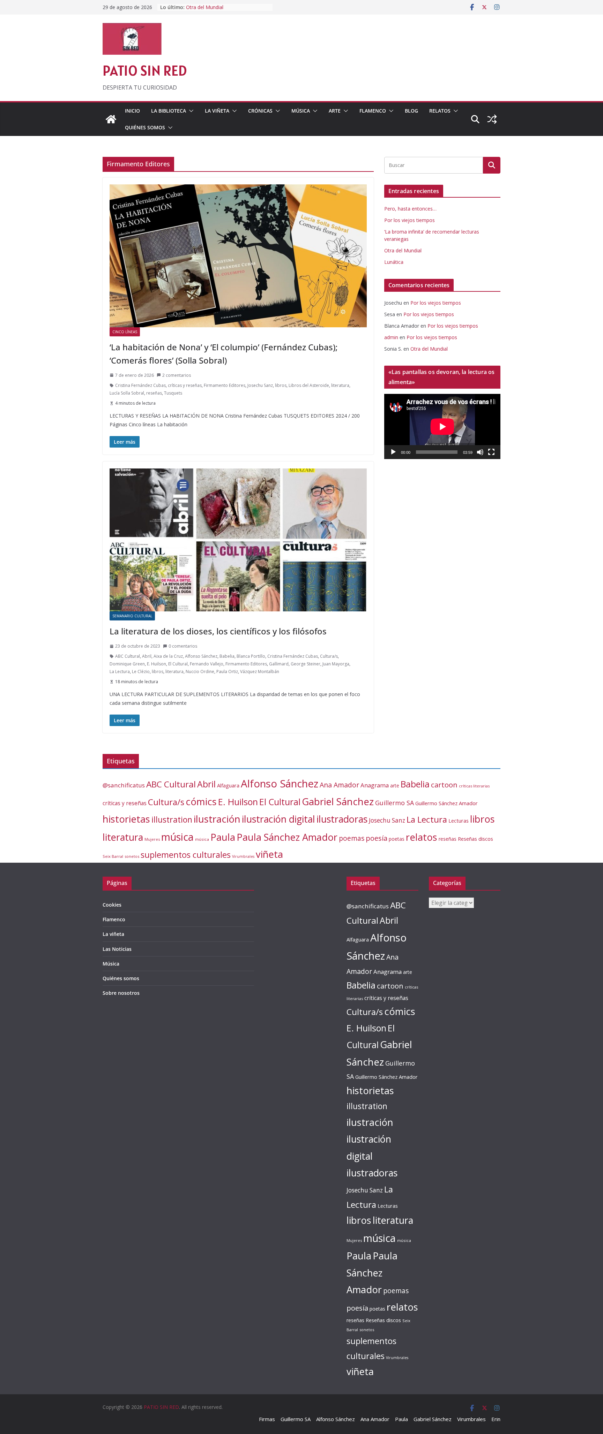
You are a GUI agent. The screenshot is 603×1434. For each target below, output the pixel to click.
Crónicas (260, 110)
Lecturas (458, 820)
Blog (411, 110)
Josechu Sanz (260, 385)
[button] (190, 111)
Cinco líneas (124, 331)
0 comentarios (183, 646)
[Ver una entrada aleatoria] (492, 119)
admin (391, 337)
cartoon (444, 785)
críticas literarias (474, 785)
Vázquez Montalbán (259, 671)
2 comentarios (176, 375)
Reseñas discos (475, 838)
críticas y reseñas (185, 385)
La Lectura (120, 671)
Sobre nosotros (121, 993)
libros (280, 385)
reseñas (154, 393)
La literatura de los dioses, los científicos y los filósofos (218, 631)
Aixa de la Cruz (168, 656)
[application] (442, 426)
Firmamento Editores (224, 385)
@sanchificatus (124, 785)
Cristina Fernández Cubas (140, 385)
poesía (376, 838)
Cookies (112, 904)
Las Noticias (117, 949)
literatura (340, 385)
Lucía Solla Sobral (127, 393)
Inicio (132, 110)
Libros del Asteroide (309, 385)
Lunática (393, 262)
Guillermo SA (394, 803)
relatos (421, 837)
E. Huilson (156, 664)
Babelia (226, 656)
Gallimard (279, 664)
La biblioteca (168, 110)
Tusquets (173, 393)
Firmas (267, 1419)
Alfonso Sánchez (201, 656)
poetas (396, 839)
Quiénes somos (145, 127)
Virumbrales (243, 856)
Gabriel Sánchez (338, 801)
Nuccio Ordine (200, 671)
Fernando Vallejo (206, 664)
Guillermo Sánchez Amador (446, 803)
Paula (222, 837)
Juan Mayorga (335, 664)
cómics (201, 801)
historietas (126, 819)
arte (394, 785)
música (177, 837)
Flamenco (372, 110)
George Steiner (305, 664)
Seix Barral (113, 856)
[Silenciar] (480, 452)
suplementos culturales (186, 854)
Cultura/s (329, 656)
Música (300, 110)
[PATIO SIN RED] (111, 119)
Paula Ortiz (227, 671)
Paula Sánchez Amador (287, 837)
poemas (351, 838)
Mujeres (152, 839)
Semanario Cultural (132, 615)
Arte (335, 110)
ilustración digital (278, 819)
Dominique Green (127, 664)
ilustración (217, 818)
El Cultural (178, 664)
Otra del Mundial (403, 250)
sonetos (132, 856)
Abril (146, 656)
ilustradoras (342, 819)
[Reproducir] (393, 452)
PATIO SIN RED (145, 70)
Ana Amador (339, 785)
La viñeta (217, 110)
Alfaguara (228, 785)
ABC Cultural (127, 656)
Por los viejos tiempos (409, 220)
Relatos (440, 110)
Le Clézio (141, 671)
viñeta (269, 854)
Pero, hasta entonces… (410, 208)
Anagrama (374, 785)
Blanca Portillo (251, 656)
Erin (495, 1419)
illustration (171, 819)
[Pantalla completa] (491, 452)
